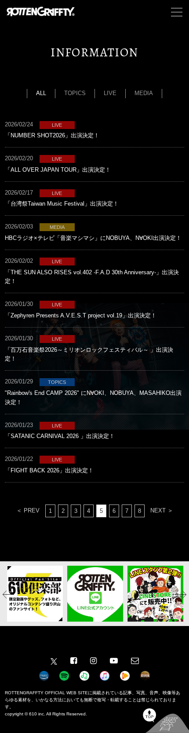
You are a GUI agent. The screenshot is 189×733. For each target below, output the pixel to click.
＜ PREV (28, 510)
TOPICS (75, 93)
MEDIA (143, 93)
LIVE (110, 93)
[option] (35, 594)
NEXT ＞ (161, 510)
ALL (41, 93)
